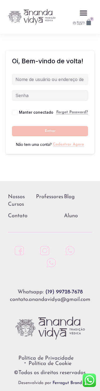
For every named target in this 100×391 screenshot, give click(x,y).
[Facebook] (18, 250)
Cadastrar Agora (68, 144)
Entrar (50, 131)
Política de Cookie (50, 363)
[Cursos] (50, 262)
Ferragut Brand (67, 383)
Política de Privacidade (46, 358)
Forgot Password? (72, 112)
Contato (17, 216)
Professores (49, 197)
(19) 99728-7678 (64, 292)
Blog (69, 197)
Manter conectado (36, 112)
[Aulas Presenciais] (68, 250)
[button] (83, 13)
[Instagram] (43, 250)
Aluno (71, 216)
